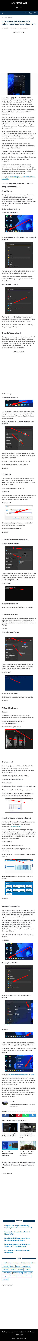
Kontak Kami (19, 1334)
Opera (30, 1272)
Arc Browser (16, 1263)
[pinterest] (19, 1115)
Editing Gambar (25, 1263)
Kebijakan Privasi (24, 1332)
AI (3, 1263)
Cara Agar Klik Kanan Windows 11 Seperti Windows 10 (8, 1153)
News (25, 1272)
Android (8, 1263)
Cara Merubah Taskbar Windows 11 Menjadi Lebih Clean (27, 1135)
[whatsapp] (25, 1115)
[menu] (4, 13)
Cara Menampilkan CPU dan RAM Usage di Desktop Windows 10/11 (27, 1153)
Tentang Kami (6, 1332)
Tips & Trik (13, 1276)
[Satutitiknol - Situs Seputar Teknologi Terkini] (19, 3)
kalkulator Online (16, 826)
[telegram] (32, 1115)
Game (18, 1266)
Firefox (12, 1266)
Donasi (32, 1332)
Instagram (13, 1269)
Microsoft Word (17, 1272)
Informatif (5, 1269)
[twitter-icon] (21, 7)
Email (33, 1263)
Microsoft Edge (7, 1272)
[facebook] (5, 1115)
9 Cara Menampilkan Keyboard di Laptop (21, 1075)
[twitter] (12, 1115)
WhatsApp (20, 1276)
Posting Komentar (23, 28)
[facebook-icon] (17, 7)
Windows (28, 1276)
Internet (20, 1269)
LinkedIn (27, 1269)
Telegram (5, 1276)
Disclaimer (14, 1332)
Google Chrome (26, 1266)
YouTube (5, 1279)
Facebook (5, 1266)
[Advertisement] (19, 52)
